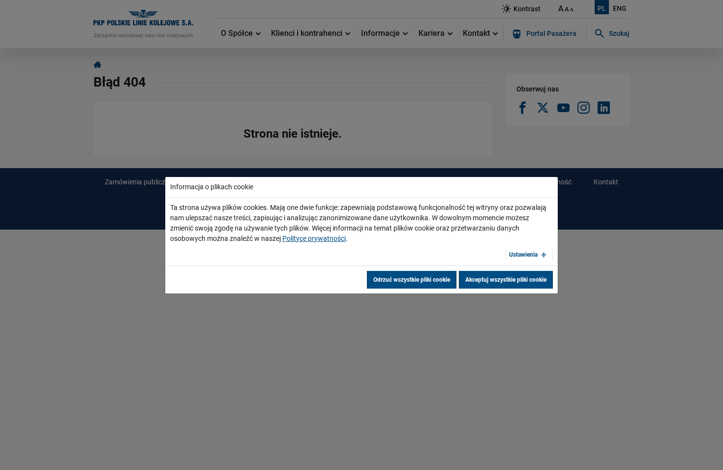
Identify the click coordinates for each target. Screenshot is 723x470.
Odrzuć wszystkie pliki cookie (411, 279)
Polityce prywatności (314, 238)
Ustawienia (523, 254)
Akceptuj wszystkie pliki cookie (505, 279)
